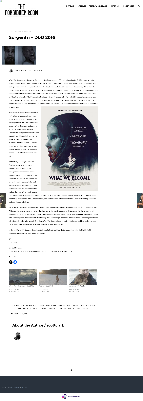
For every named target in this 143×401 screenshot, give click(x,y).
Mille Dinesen (23, 309)
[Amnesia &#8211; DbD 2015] (83, 277)
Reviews (70, 6)
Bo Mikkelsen (31, 306)
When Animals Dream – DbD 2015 (21, 286)
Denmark (62, 306)
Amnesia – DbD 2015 (77, 286)
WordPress (15, 387)
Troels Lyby (62, 309)
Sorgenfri (52, 309)
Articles (82, 6)
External (114, 6)
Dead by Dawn (51, 306)
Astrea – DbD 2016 (46, 286)
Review (43, 309)
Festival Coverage (98, 6)
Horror (75, 306)
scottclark (27, 70)
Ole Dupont (34, 309)
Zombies (86, 309)
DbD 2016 (14, 32)
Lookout (25, 387)
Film (68, 306)
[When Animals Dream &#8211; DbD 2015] (23, 277)
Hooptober (128, 6)
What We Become (74, 309)
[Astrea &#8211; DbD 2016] (53, 277)
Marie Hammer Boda (88, 306)
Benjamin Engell (18, 306)
